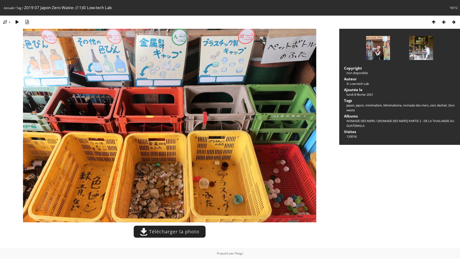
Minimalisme (392, 105)
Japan (350, 105)
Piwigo (239, 253)
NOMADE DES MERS (360, 121)
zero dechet (438, 105)
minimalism (373, 105)
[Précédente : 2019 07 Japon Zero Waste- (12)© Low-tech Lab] (444, 22)
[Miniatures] (434, 22)
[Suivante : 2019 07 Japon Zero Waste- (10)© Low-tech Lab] (454, 22)
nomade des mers (416, 105)
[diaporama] (17, 22)
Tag (18, 8)
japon (360, 105)
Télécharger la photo (173, 231)
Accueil (9, 8)
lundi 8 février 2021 (359, 94)
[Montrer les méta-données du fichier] (27, 22)
